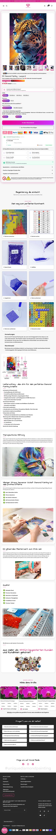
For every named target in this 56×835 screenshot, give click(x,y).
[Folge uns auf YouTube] (40, 815)
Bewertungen (24, 784)
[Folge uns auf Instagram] (44, 811)
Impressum (5, 781)
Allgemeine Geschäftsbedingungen (9, 790)
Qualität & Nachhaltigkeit (27, 787)
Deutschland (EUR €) (8, 821)
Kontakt (5, 779)
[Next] (51, 37)
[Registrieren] (24, 810)
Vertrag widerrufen (8, 795)
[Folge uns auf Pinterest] (48, 811)
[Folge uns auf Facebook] (40, 811)
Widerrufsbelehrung (8, 787)
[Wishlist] (51, 6)
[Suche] (6, 5)
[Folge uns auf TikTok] (44, 815)
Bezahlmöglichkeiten (26, 781)
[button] (4, 830)
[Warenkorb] (48, 5)
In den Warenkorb (28, 123)
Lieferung (23, 779)
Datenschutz (6, 784)
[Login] (44, 5)
